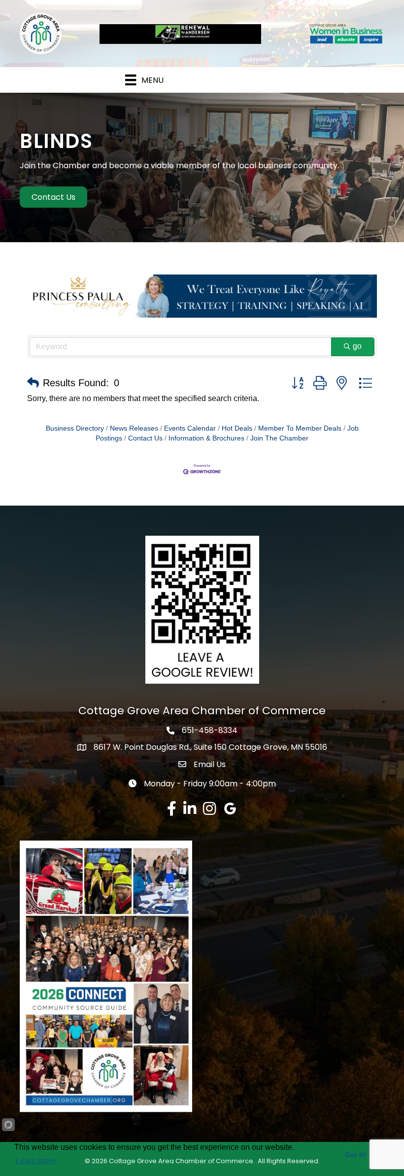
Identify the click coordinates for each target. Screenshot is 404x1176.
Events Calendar (190, 428)
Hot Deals (237, 428)
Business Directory (75, 428)
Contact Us (145, 438)
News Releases (134, 428)
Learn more (36, 1160)
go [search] (357, 346)
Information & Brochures (206, 438)
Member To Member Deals (299, 428)
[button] (33, 383)
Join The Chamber (279, 438)
